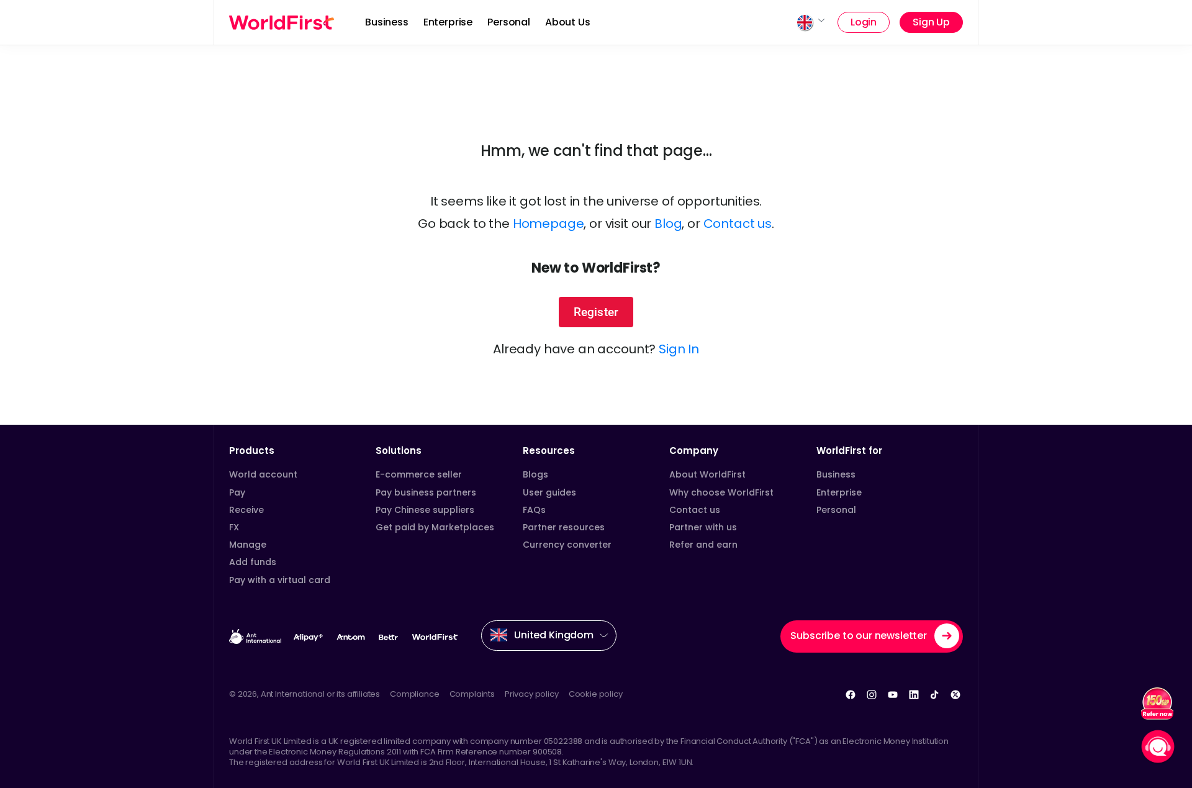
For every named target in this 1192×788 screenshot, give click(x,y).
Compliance (414, 694)
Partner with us (703, 527)
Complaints (472, 694)
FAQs (534, 510)
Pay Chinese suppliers (425, 510)
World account (263, 474)
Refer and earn (703, 544)
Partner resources (564, 527)
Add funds (252, 562)
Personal (508, 22)
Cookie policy (596, 694)
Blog (668, 223)
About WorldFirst (707, 474)
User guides (549, 492)
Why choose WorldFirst (721, 492)
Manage (247, 544)
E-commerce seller (419, 474)
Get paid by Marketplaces (435, 527)
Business (387, 22)
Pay (237, 492)
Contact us (737, 223)
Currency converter (567, 544)
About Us (567, 22)
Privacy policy (532, 694)
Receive (246, 510)
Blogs (535, 474)
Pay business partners (426, 492)
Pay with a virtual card (279, 580)
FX (234, 527)
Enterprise (447, 22)
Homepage (548, 223)
